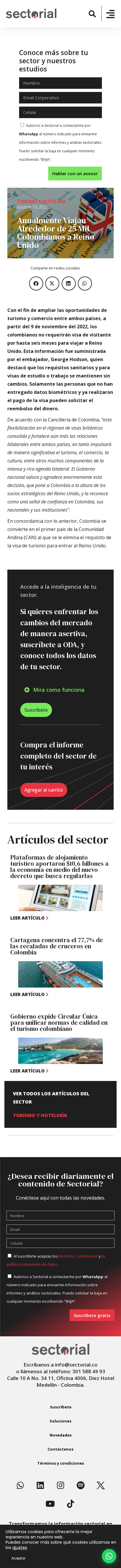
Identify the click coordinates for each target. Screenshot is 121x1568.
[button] (92, 13)
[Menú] (110, 14)
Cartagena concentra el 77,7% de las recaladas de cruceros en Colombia (56, 946)
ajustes (19, 1547)
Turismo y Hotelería (41, 201)
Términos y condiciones (60, 1463)
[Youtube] (50, 1504)
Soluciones (60, 1421)
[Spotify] (80, 1485)
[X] (101, 1485)
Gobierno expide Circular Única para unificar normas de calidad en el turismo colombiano (58, 1022)
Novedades (61, 1435)
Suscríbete (60, 1407)
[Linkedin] (40, 1485)
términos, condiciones (78, 1256)
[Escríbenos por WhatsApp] (109, 1556)
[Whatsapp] (20, 1485)
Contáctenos (60, 1449)
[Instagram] (60, 1485)
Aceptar (18, 1558)
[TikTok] (70, 1504)
